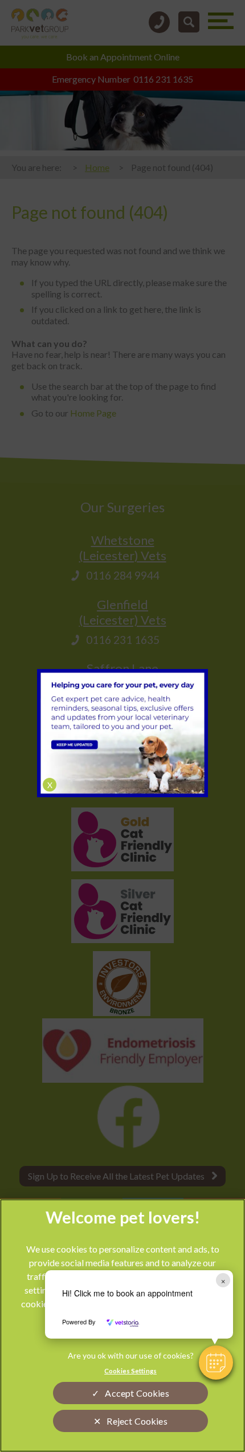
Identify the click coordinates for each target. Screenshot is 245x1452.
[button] (216, 1362)
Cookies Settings (130, 1370)
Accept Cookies (137, 1393)
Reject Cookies (137, 1421)
